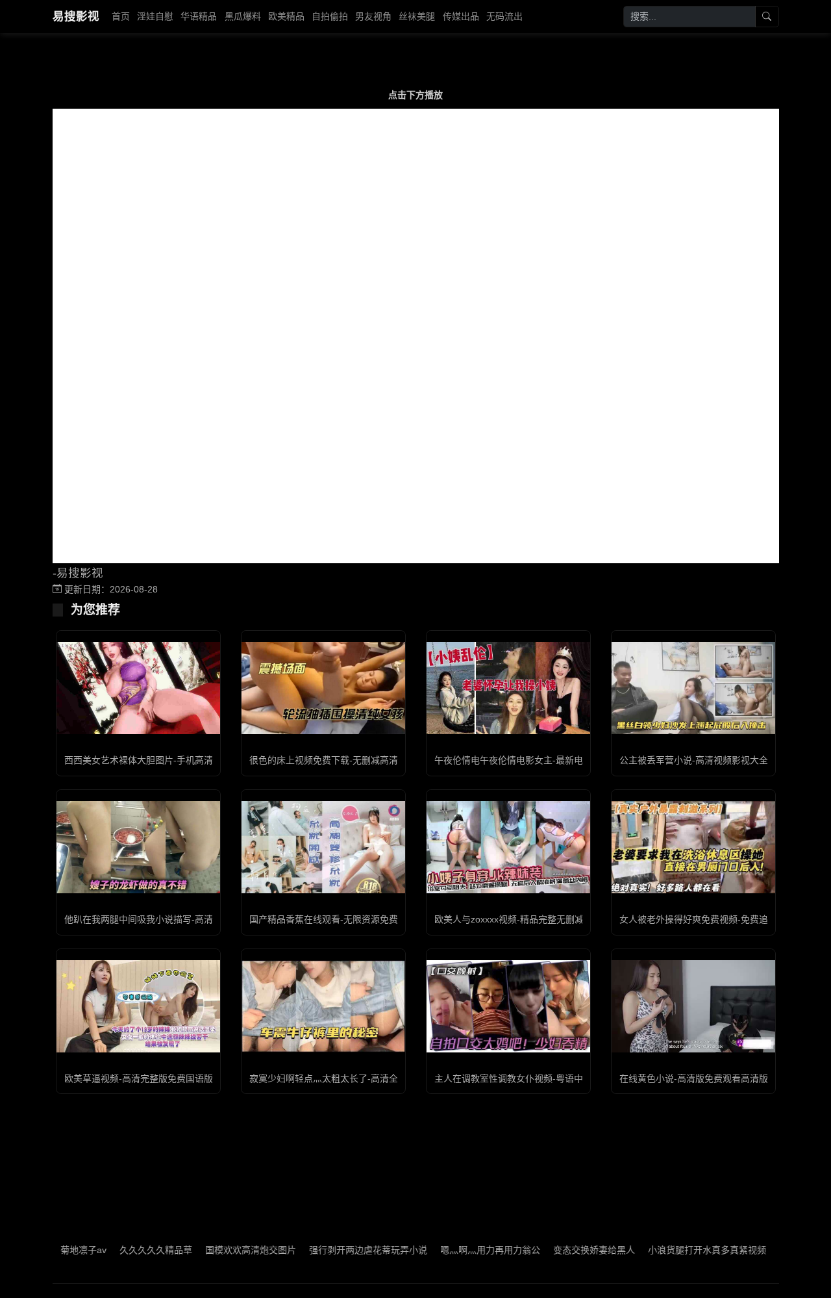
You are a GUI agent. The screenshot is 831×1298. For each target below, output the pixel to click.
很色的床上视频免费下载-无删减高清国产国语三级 (351, 760)
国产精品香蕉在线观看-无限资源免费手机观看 (341, 919)
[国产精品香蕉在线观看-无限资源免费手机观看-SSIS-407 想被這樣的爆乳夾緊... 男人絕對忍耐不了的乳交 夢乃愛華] (323, 847)
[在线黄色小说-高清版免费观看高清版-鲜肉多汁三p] (693, 1006)
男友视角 (373, 16)
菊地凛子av (54, 1250)
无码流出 (504, 16)
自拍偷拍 (330, 16)
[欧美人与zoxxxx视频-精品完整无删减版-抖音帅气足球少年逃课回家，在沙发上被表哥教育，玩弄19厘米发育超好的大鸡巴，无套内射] (508, 847)
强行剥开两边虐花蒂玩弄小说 (338, 1250)
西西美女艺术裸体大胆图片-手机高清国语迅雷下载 (165, 760)
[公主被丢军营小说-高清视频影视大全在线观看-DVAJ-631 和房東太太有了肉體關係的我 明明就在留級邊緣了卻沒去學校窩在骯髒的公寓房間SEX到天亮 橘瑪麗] (693, 688)
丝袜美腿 (417, 16)
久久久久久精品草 (126, 1250)
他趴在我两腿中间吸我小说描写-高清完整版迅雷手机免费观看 (188, 919)
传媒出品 (461, 16)
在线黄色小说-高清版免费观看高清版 (693, 1078)
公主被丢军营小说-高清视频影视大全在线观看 (711, 760)
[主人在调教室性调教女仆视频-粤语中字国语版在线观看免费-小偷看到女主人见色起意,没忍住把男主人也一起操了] (508, 1006)
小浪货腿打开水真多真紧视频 (677, 1250)
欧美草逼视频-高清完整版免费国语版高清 (147, 1078)
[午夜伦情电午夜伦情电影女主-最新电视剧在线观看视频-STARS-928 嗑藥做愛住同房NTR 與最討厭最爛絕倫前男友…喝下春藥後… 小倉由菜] (508, 687)
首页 (121, 16)
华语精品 (198, 16)
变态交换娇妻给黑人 (564, 1250)
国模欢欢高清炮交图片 (220, 1250)
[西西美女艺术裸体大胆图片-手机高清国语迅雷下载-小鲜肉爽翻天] (138, 688)
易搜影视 (76, 16)
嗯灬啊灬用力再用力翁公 (460, 1250)
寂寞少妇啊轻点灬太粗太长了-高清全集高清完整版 (351, 1078)
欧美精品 (286, 16)
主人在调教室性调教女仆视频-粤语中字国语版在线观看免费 (554, 1078)
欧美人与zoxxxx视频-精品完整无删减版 (513, 919)
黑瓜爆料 (243, 16)
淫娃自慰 (155, 16)
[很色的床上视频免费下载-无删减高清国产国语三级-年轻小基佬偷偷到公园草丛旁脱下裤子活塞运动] (323, 688)
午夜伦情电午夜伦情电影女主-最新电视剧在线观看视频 (545, 760)
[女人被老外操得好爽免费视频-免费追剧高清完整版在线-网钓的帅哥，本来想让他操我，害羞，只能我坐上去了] (693, 847)
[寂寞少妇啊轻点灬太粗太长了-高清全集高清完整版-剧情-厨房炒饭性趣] (323, 1006)
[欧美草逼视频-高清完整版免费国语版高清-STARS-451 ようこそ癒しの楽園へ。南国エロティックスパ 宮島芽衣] (138, 1006)
